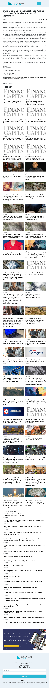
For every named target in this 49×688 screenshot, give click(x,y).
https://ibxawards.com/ (12, 74)
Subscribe (24, 676)
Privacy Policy (26, 665)
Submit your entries (7, 62)
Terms (21, 665)
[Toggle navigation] (39, 3)
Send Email (8, 69)
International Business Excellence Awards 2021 (16, 28)
